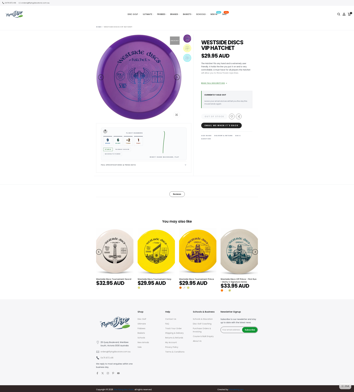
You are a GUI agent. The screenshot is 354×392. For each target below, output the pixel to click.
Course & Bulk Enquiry (203, 336)
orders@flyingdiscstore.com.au (35, 3)
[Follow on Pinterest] (113, 373)
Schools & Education (203, 319)
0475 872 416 (10, 3)
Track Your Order (173, 328)
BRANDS (174, 14)
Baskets (141, 333)
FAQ (167, 323)
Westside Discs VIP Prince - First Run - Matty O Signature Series (239, 280)
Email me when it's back (221, 125)
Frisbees (141, 328)
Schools (141, 337)
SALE (225, 14)
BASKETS (187, 14)
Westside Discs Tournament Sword (113, 279)
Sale (140, 347)
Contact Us (170, 319)
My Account (171, 342)
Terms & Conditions (174, 351)
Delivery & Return (223, 136)
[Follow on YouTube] (118, 373)
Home (98, 27)
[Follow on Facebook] (97, 373)
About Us (197, 341)
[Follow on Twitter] (102, 373)
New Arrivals (143, 342)
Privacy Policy (171, 347)
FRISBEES (161, 14)
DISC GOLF (133, 14)
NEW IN (215, 14)
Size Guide (206, 136)
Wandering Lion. (236, 389)
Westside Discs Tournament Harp (154, 279)
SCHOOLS (200, 14)
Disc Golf (142, 319)
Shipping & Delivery (174, 333)
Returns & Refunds (174, 337)
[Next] (177, 77)
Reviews (177, 194)
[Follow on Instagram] (108, 373)
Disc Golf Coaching (202, 323)
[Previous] (101, 77)
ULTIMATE (147, 14)
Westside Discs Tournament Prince (196, 279)
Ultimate (142, 323)
